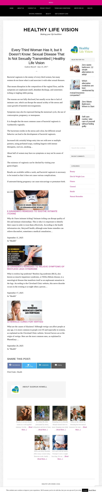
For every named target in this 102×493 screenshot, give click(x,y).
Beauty (72, 309)
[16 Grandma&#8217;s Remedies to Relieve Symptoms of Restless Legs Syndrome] (24, 439)
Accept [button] (85, 490)
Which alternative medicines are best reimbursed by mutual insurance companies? (82, 88)
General (73, 324)
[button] (72, 13)
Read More (92, 490)
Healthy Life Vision (51, 29)
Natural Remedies (76, 334)
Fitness (72, 319)
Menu (51, 2)
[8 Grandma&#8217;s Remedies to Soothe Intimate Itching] (31, 384)
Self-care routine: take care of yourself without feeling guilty (88, 121)
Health (72, 329)
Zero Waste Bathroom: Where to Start (88, 104)
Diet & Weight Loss (77, 314)
